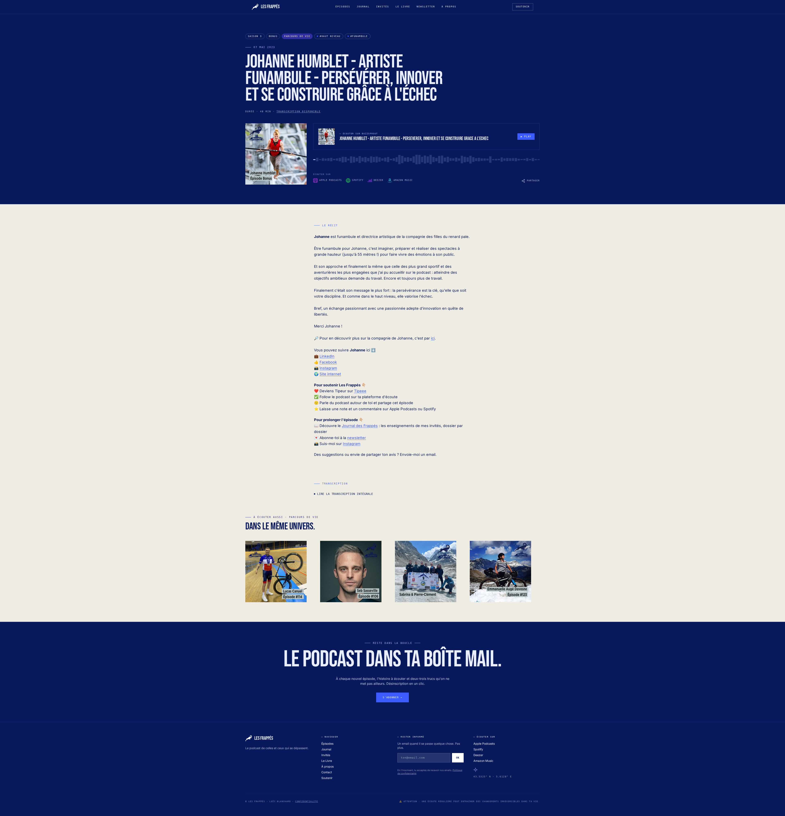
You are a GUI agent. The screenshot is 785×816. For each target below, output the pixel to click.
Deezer (478, 755)
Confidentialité (306, 801)
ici (433, 338)
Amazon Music (483, 760)
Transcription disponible (299, 111)
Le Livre (403, 6)
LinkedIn (327, 356)
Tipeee (360, 391)
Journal (363, 6)
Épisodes (342, 6)
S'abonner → (392, 697)
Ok (458, 757)
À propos (449, 6)
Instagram (328, 368)
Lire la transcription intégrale (345, 493)
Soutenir (523, 6)
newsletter (356, 438)
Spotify (478, 749)
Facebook (328, 362)
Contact (326, 772)
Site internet (330, 374)
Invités (382, 6)
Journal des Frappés (360, 426)
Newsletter (426, 6)
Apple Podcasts (484, 743)
